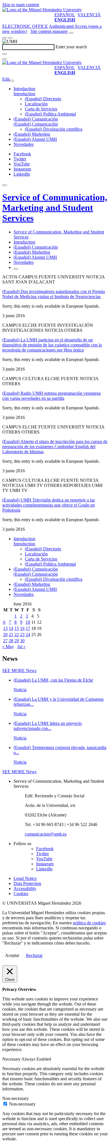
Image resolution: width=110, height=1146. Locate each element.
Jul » (21, 646)
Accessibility (25, 888)
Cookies (21, 893)
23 (22, 634)
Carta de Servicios (41, 108)
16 (22, 628)
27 (5, 640)
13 (5, 628)
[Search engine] (71, 33)
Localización (36, 103)
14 (11, 628)
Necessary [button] (11, 1059)
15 (16, 628)
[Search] (4, 54)
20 (5, 634)
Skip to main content (20, 4)
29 (16, 640)
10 (28, 622)
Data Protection (27, 883)
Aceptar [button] (12, 955)
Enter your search (71, 46)
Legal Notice (25, 878)
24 (28, 634)
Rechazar (34, 955)
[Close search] (4, 59)
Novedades (24, 144)
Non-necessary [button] (15, 1098)
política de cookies (89, 922)
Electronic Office (25, 26)
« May (8, 646)
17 (28, 628)
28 (11, 640)
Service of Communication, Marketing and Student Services (54, 207)
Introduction (24, 88)
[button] (24, 93)
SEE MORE (19, 670)
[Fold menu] (12, 80)
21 (11, 634)
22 (16, 634)
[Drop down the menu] (10, 38)
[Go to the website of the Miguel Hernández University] (42, 9)
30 (22, 640)
